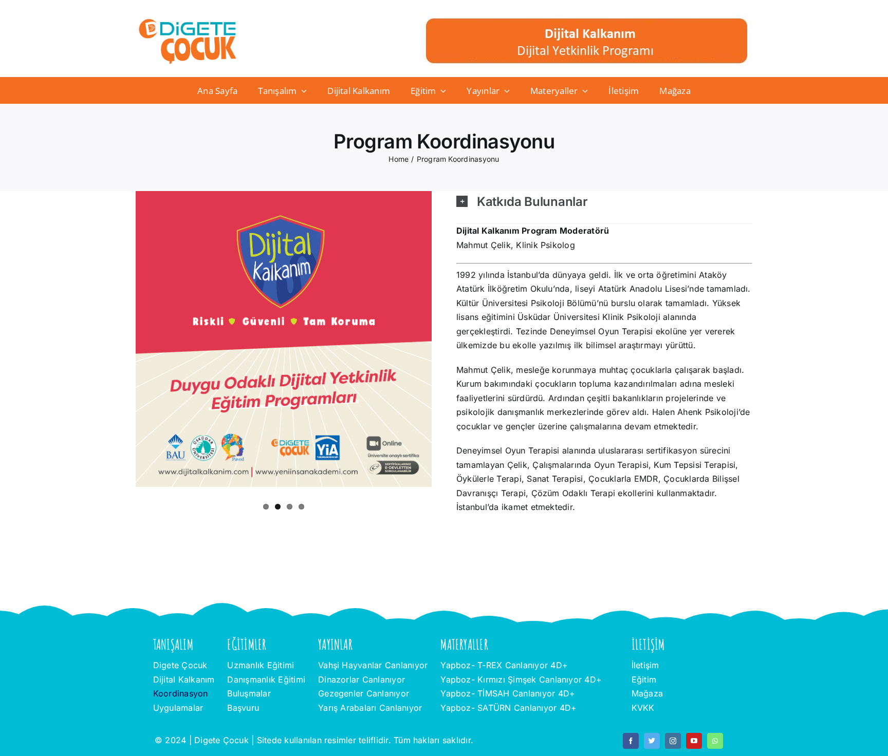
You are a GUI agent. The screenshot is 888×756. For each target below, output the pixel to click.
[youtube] (694, 741)
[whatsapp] (715, 741)
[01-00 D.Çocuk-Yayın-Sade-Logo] (187, 21)
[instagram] (673, 741)
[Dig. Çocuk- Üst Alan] (587, 17)
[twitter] (652, 741)
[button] (604, 199)
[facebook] (631, 741)
